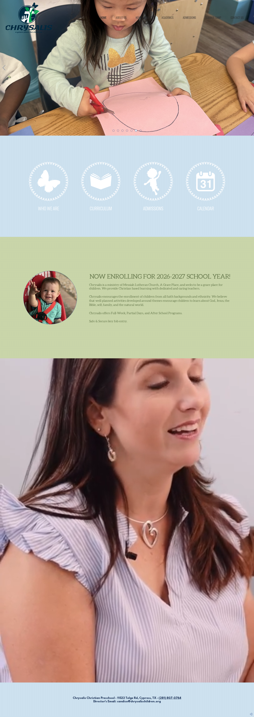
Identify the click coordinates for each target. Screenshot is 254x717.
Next (250, 67)
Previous (4, 67)
